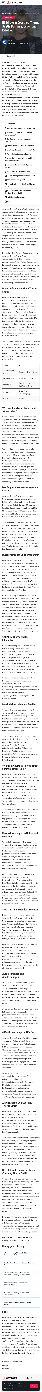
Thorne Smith (16, 297)
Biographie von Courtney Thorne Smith (21, 128)
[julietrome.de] (14, 2)
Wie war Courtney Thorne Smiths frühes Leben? (18, 133)
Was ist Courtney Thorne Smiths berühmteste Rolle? (15, 1254)
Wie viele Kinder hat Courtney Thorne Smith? (17, 1303)
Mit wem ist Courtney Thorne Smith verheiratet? (16, 1294)
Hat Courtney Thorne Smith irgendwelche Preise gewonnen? (19, 1264)
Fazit (9, 201)
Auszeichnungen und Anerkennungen (21, 176)
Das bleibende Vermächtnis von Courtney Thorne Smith (18, 192)
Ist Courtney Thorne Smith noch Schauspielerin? (15, 1284)
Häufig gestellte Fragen (17, 197)
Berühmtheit (9, 17)
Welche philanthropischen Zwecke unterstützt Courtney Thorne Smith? (17, 1274)
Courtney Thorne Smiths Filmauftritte (21, 150)
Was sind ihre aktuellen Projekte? (19, 171)
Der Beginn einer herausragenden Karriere (18, 140)
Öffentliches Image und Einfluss (19, 180)
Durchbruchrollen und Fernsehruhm (20, 146)
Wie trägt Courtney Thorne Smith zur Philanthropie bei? (20, 159)
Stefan (10, 40)
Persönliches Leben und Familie (19, 154)
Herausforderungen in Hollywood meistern (18, 166)
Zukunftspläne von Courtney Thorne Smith (20, 185)
